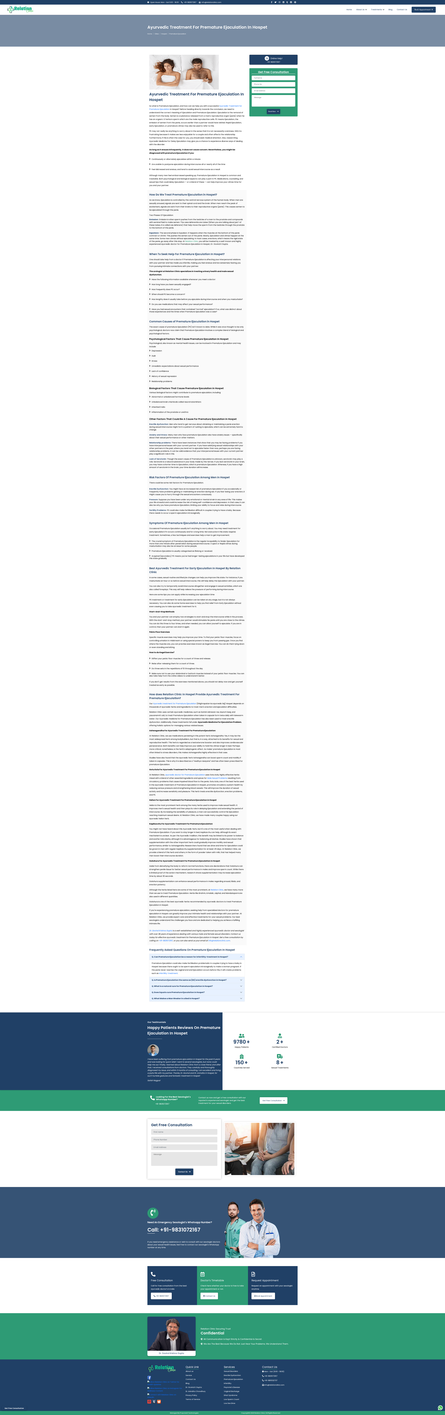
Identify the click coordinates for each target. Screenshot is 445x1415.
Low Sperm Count (231, 1399)
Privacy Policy (191, 1395)
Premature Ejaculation (233, 1379)
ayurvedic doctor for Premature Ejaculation (185, 774)
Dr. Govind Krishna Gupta (160, 930)
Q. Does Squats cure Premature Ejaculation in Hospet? (178, 992)
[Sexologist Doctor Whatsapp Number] (440, 1408)
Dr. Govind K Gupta (194, 1387)
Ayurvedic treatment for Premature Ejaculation (174, 703)
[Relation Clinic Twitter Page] (276, 2)
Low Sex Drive (229, 1403)
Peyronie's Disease (232, 1387)
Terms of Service (193, 1399)
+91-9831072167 (190, 2)
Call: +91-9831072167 (173, 1229)
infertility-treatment (168, 973)
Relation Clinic (191, 241)
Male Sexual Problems (217, 778)
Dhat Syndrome (230, 1395)
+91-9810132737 (270, 1380)
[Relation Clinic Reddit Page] (291, 2)
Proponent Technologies (189, 1413)
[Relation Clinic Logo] (20, 9)
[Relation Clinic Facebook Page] (272, 2)
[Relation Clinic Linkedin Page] (284, 2)
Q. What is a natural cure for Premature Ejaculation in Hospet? (182, 986)
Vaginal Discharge (231, 1391)
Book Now (272, 111)
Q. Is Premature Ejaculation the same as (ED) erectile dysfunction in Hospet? (189, 980)
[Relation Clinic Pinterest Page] (295, 2)
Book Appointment (423, 10)
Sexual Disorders (231, 1371)
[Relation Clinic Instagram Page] (280, 2)
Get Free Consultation (272, 1100)
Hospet (164, 34)
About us (189, 1371)
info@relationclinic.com (211, 2)
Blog (390, 9)
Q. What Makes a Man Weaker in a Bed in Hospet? (176, 998)
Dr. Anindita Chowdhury (195, 1391)
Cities (157, 34)
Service (189, 1375)
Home (349, 9)
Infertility (227, 1383)
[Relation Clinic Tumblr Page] (287, 2)
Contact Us (402, 9)
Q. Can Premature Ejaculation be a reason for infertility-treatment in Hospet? (190, 957)
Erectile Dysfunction (232, 1375)
